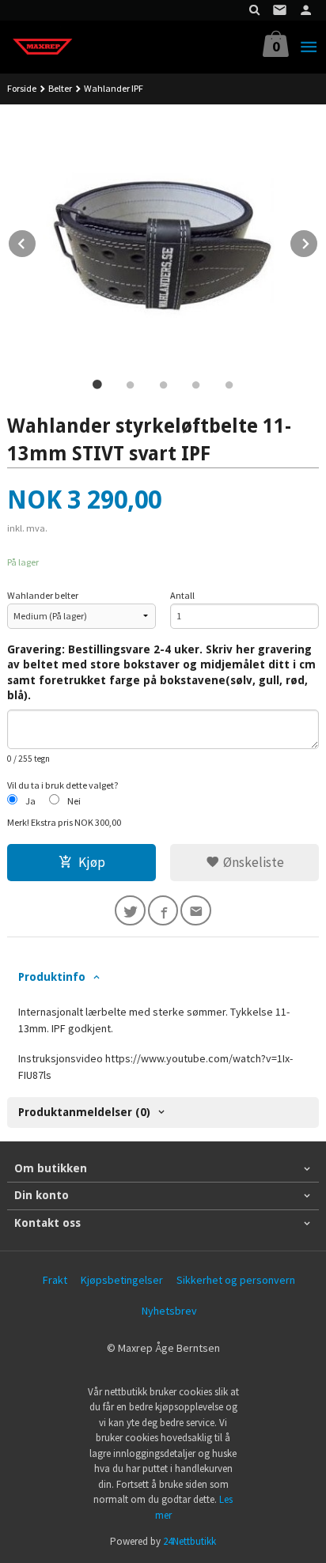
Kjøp (91, 862)
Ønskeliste (252, 862)
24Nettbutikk (189, 1541)
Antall (182, 595)
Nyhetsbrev (169, 1311)
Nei (74, 801)
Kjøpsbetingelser (122, 1280)
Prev (36, 241)
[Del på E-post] (195, 910)
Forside (21, 88)
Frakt (55, 1280)
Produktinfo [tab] (51, 977)
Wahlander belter (42, 595)
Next (318, 241)
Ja (30, 801)
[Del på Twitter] (130, 910)
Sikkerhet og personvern (235, 1280)
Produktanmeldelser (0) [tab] (84, 1112)
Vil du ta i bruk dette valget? (63, 785)
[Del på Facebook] (163, 910)
